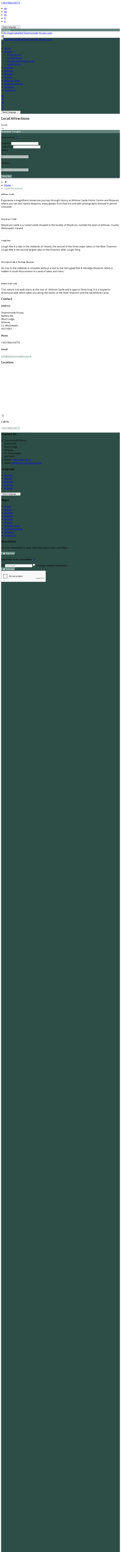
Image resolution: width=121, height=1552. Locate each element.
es (5, 14)
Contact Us (10, 535)
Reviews (8, 516)
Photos (8, 522)
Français (8, 485)
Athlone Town (12, 525)
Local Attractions (13, 529)
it (5, 21)
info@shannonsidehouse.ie (16, 356)
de (5, 8)
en (5, 11)
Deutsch (8, 475)
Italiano (8, 488)
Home (7, 506)
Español (8, 481)
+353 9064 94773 (10, 2)
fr (5, 18)
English (8, 478)
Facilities (8, 512)
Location (9, 532)
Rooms (8, 509)
